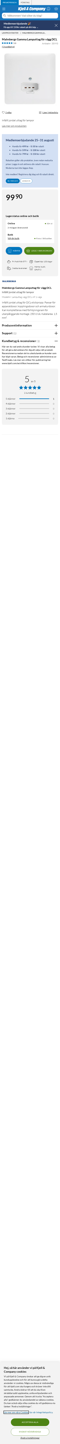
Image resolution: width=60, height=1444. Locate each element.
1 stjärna (10, 418)
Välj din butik (13, 238)
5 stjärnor (11, 398)
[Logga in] (48, 9)
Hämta (16, 251)
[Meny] (4, 9)
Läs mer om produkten (14, 125)
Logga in (26, 181)
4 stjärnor (11, 403)
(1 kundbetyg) (8, 46)
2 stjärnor (11, 413)
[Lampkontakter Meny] (20, 33)
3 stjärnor (11, 408)
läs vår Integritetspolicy (40, 1412)
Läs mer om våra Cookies (16, 1412)
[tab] (10, 2)
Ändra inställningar (30, 1438)
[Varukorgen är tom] (56, 9)
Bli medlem (13, 181)
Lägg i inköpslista (50, 112)
